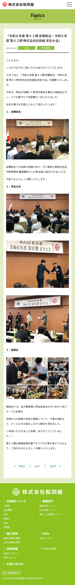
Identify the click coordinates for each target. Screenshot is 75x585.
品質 (5, 522)
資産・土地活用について (50, 514)
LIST (37, 466)
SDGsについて (46, 538)
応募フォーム (9, 557)
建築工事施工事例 (11, 538)
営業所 (6, 518)
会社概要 (7, 509)
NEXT (53, 466)
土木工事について (47, 509)
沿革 (5, 514)
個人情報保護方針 (11, 572)
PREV (22, 466)
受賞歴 (6, 527)
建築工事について (47, 505)
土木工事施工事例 (11, 542)
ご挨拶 (6, 505)
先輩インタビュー (11, 553)
